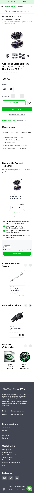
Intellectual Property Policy (11, 462)
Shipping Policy (7, 452)
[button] (17, 194)
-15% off (7, 247)
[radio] (3, 72)
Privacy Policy (6, 449)
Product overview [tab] (8, 120)
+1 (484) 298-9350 (17, 414)
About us (5, 433)
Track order (6, 428)
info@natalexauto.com (18, 411)
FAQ (3, 465)
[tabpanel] (17, 137)
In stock (6, 75)
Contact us (5, 435)
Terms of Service (7, 457)
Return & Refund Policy (9, 455)
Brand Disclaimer (7, 460)
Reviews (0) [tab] (21, 120)
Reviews (5, 438)
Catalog (4, 430)
